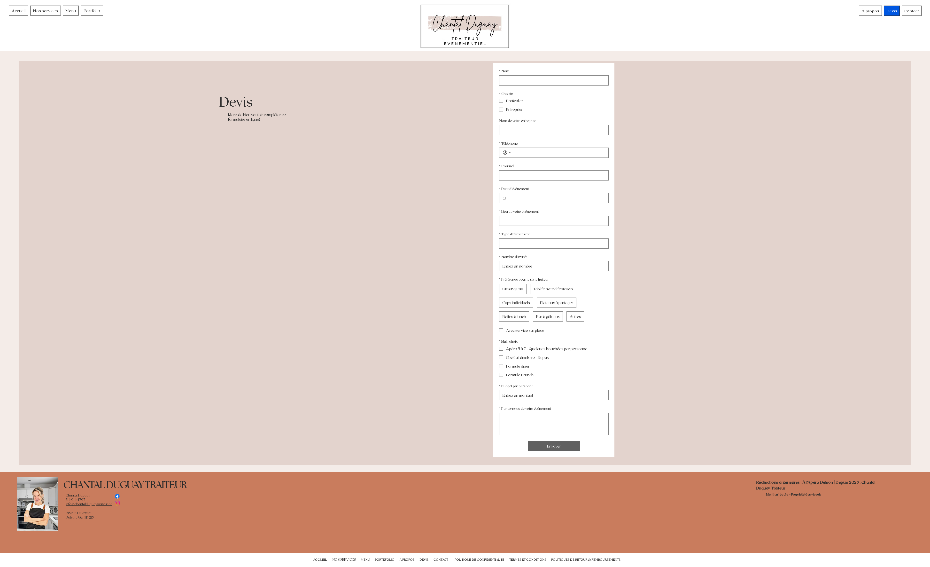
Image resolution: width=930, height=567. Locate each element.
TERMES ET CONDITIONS (527, 560)
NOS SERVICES (344, 559)
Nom (504, 71)
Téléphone (508, 143)
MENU (365, 560)
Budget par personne (516, 386)
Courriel (506, 166)
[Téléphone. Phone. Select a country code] (507, 153)
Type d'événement (514, 234)
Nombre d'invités (513, 257)
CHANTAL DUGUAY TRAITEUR (124, 484)
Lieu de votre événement (519, 211)
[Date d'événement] (504, 198)
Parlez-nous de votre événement (525, 408)
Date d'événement (514, 189)
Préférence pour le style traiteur (524, 279)
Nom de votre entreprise (517, 120)
